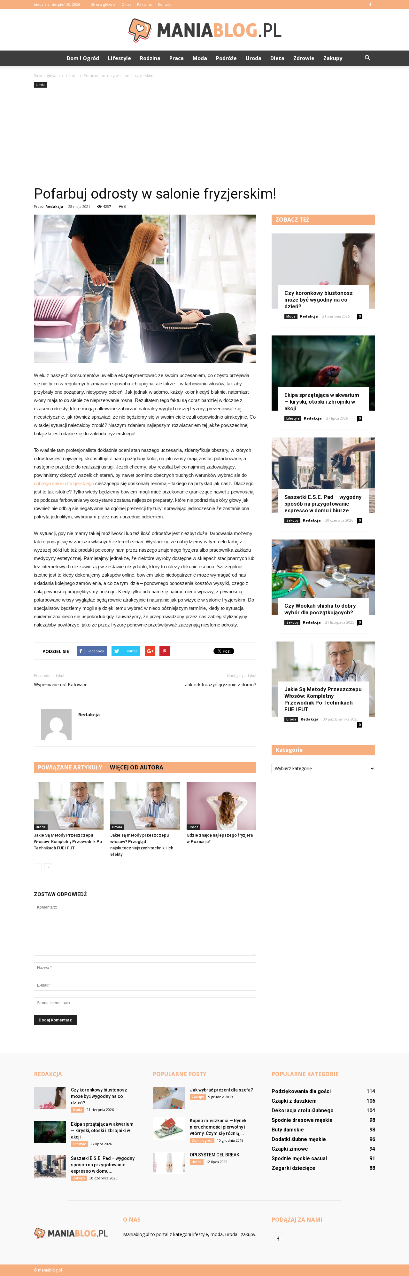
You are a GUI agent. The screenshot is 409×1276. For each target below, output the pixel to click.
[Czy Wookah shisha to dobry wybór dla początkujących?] (323, 577)
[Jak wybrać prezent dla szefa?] (169, 1098)
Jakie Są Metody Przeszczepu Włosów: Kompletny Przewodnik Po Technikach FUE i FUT (68, 841)
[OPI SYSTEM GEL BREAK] (169, 1163)
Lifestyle (119, 58)
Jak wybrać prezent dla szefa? (221, 1089)
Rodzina (150, 58)
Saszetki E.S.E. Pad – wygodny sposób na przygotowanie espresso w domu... (103, 1165)
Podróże (226, 58)
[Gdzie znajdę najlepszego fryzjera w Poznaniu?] (221, 806)
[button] (367, 58)
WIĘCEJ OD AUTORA (136, 767)
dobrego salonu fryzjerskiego (64, 483)
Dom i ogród (83, 58)
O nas (126, 4)
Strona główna (103, 4)
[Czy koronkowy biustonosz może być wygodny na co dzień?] (323, 271)
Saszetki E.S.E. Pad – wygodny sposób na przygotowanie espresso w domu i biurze (323, 504)
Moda (200, 58)
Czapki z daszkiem (294, 1101)
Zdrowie (303, 58)
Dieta (277, 58)
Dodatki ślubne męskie (299, 1139)
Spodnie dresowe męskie (302, 1120)
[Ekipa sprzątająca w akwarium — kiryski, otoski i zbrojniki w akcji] (323, 373)
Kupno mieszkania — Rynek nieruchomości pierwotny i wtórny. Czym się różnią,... (218, 1127)
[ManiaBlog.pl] (204, 30)
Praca (176, 58)
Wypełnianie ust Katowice (61, 685)
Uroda (253, 58)
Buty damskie (288, 1130)
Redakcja (54, 206)
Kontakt (164, 4)
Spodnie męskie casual (299, 1158)
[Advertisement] (204, 137)
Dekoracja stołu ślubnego (303, 1110)
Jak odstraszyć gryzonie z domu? (220, 685)
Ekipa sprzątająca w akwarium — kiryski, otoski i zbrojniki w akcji (321, 402)
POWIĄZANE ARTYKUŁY (70, 767)
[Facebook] (370, 4)
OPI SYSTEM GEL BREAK (214, 1154)
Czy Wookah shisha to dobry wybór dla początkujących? (320, 609)
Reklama (144, 4)
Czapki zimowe (290, 1149)
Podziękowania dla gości (301, 1091)
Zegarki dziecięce (293, 1168)
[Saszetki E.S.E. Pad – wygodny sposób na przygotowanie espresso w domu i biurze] (323, 475)
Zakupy (332, 58)
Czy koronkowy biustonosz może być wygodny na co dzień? (318, 300)
